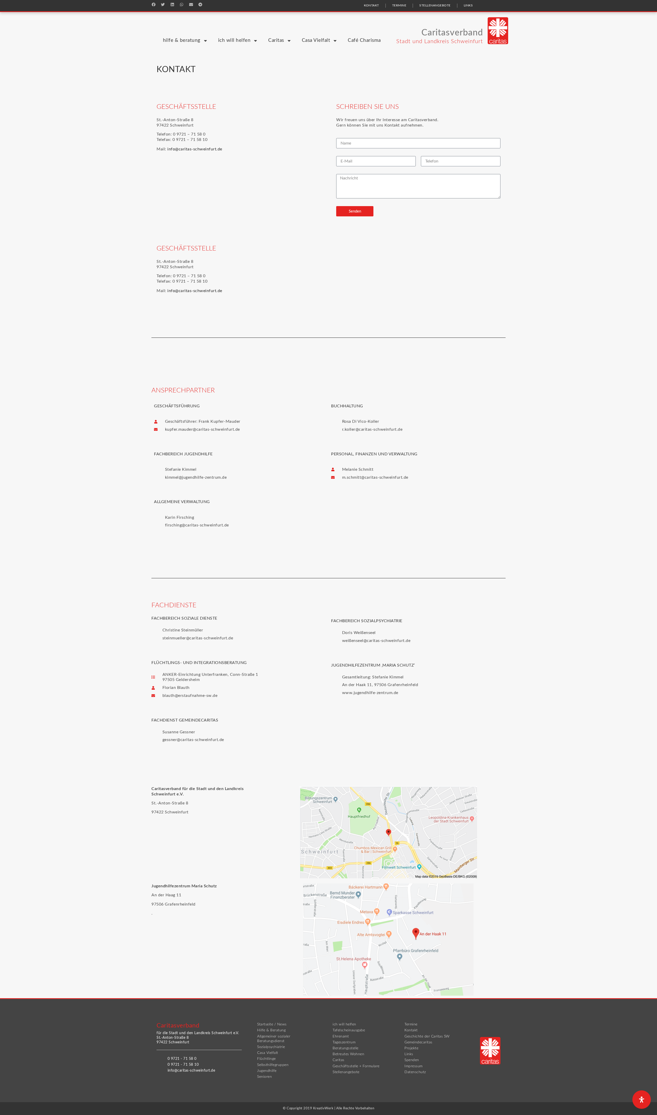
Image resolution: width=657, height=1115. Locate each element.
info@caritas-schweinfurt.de (194, 149)
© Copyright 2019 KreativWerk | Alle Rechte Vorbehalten (328, 1108)
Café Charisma (364, 40)
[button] (153, 4)
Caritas (276, 40)
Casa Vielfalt (316, 40)
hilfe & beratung (181, 40)
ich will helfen (234, 40)
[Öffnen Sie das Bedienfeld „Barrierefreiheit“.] (641, 1099)
